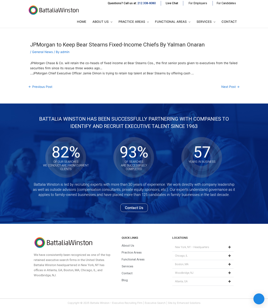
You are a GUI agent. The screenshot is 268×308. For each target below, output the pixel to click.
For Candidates (226, 3)
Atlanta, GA (181, 281)
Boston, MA (182, 264)
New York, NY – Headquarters (192, 247)
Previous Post (40, 87)
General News (42, 52)
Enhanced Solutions (188, 302)
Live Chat (172, 3)
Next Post (230, 87)
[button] (203, 247)
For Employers (198, 3)
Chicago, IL (181, 255)
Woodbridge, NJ (184, 272)
